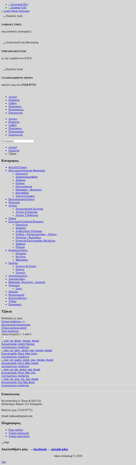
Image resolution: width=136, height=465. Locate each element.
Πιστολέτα (22, 173)
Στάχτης (20, 269)
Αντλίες (12, 205)
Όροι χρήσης (15, 429)
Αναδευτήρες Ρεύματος (29, 231)
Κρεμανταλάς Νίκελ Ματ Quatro (20, 363)
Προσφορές (15, 304)
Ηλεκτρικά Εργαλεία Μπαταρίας (26, 170)
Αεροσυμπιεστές (18, 275)
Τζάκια (12, 301)
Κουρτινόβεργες (17, 298)
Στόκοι (12, 218)
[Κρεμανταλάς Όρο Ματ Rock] (19, 379)
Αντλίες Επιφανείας (27, 211)
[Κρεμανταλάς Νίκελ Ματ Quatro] (27, 359)
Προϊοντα (13, 150)
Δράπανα (21, 227)
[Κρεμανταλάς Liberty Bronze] (20, 340)
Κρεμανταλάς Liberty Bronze (18, 343)
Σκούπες (13, 262)
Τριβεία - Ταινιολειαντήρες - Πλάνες (36, 234)
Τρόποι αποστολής (19, 436)
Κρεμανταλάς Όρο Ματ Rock (18, 382)
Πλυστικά (14, 202)
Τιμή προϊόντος (10, 330)
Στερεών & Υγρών (26, 266)
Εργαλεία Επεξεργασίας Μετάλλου (35, 240)
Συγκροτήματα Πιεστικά (29, 208)
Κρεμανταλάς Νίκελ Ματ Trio (18, 372)
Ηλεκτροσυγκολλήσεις (21, 199)
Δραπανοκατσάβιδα (27, 176)
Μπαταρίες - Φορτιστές (29, 189)
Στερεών (20, 272)
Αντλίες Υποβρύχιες (27, 215)
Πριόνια (20, 183)
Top (3, 461)
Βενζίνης (21, 256)
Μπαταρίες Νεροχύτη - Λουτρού (26, 282)
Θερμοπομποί (16, 294)
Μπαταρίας (22, 259)
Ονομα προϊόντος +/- (13, 321)
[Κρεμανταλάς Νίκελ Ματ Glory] (26, 350)
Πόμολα (13, 291)
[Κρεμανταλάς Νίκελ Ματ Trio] (20, 369)
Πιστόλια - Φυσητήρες (28, 237)
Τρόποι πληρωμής (18, 433)
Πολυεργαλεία (24, 186)
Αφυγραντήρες (16, 278)
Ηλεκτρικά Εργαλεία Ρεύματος (26, 221)
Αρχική (12, 147)
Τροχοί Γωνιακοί (25, 196)
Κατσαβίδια (22, 192)
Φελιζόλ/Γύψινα (17, 167)
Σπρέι (19, 288)
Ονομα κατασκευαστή (13, 327)
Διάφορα (20, 180)
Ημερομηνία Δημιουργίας (15, 324)
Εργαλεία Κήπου (18, 250)
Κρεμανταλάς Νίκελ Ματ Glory (19, 353)
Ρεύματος (21, 253)
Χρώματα (13, 285)
